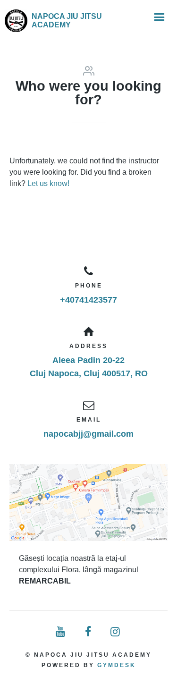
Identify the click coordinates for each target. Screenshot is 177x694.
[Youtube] (61, 632)
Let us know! (48, 183)
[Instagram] (116, 632)
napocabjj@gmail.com (88, 434)
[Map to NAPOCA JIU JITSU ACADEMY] (88, 502)
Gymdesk (116, 665)
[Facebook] (89, 632)
